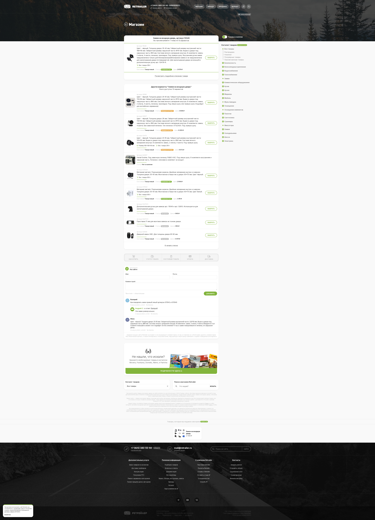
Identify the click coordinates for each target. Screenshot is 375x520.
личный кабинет (241, 515)
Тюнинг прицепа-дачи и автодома (138, 482)
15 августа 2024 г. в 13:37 (137, 305)
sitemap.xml (188, 515)
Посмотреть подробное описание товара (171, 76)
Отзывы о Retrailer (204, 471)
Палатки (227, 114)
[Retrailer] (135, 6)
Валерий (154, 308)
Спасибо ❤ (203, 482)
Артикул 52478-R (142, 204)
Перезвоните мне (136, 450)
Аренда (211, 6)
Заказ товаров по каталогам (138, 465)
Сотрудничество (204, 478)
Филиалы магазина (236, 478)
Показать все (204, 421)
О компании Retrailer (203, 460)
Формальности (166, 515)
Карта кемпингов (170, 488)
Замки (207, 403)
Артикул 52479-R (142, 219)
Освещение (229, 106)
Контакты (236, 460)
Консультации (139, 471)
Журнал (235, 6)
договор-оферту (9, 511)
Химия (227, 129)
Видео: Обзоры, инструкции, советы (171, 478)
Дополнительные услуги (139, 460)
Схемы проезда (236, 475)
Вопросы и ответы (171, 468)
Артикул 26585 (142, 94)
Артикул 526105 (142, 232)
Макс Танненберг (246, 513)
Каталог (171, 485)
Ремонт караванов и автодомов (139, 478)
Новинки (227, 55)
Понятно (7, 515)
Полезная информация (171, 460)
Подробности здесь (170, 371)
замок (210, 405)
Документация (171, 471)
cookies (6, 510)
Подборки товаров (171, 465)
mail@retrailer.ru (174, 5)
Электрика (228, 141)
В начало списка (171, 245)
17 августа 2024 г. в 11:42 (142, 313)
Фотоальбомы (171, 475)
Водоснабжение (231, 71)
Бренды (171, 482)
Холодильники (230, 133)
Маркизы (228, 94)
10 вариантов (183, 40)
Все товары (229, 49)
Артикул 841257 (142, 155)
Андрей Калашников (233, 513)
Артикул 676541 (142, 187)
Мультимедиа (230, 102)
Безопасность (230, 63)
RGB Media (248, 511)
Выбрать (211, 57)
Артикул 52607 (142, 116)
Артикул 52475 (142, 135)
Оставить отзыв (202, 475)
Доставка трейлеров (139, 468)
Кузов (226, 86)
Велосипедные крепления (235, 67)
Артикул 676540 (142, 170)
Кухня (226, 90)
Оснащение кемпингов (233, 110)
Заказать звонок (157, 8)
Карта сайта (178, 515)
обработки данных (15, 510)
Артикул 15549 (141, 46)
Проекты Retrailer (204, 468)
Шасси (227, 137)
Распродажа (229, 52)
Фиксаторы (229, 125)
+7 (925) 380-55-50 (159, 5)
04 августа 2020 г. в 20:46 (138, 330)
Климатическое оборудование (237, 82)
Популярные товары (232, 57)
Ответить (150, 305)
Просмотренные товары (234, 60)
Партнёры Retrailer (203, 465)
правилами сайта (19, 508)
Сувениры (228, 121)
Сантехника (229, 118)
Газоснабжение (230, 75)
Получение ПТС (138, 475)
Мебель (227, 98)
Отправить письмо (171, 8)
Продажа (223, 6)
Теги (158, 515)
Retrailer (126, 511)
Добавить (210, 293)
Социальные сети (236, 471)
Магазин (199, 6)
